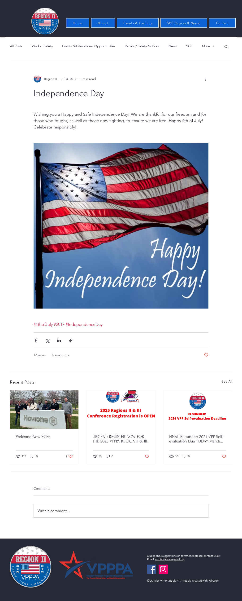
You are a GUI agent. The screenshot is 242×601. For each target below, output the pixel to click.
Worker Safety (42, 46)
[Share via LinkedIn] (59, 340)
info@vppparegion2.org (170, 559)
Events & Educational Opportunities (88, 46)
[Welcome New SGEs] (44, 409)
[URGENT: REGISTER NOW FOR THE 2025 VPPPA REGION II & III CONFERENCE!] (121, 409)
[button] (226, 46)
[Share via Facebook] (36, 340)
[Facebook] (151, 569)
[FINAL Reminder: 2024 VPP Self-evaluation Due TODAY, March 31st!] (198, 409)
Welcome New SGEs (33, 436)
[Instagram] (163, 569)
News (173, 46)
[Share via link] (70, 340)
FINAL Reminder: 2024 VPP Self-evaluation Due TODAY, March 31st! (196, 438)
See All (227, 381)
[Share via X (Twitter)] (47, 340)
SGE (189, 46)
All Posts (16, 46)
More (206, 46)
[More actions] (205, 79)
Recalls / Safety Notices (142, 46)
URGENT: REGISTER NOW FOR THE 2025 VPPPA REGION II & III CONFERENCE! (120, 438)
